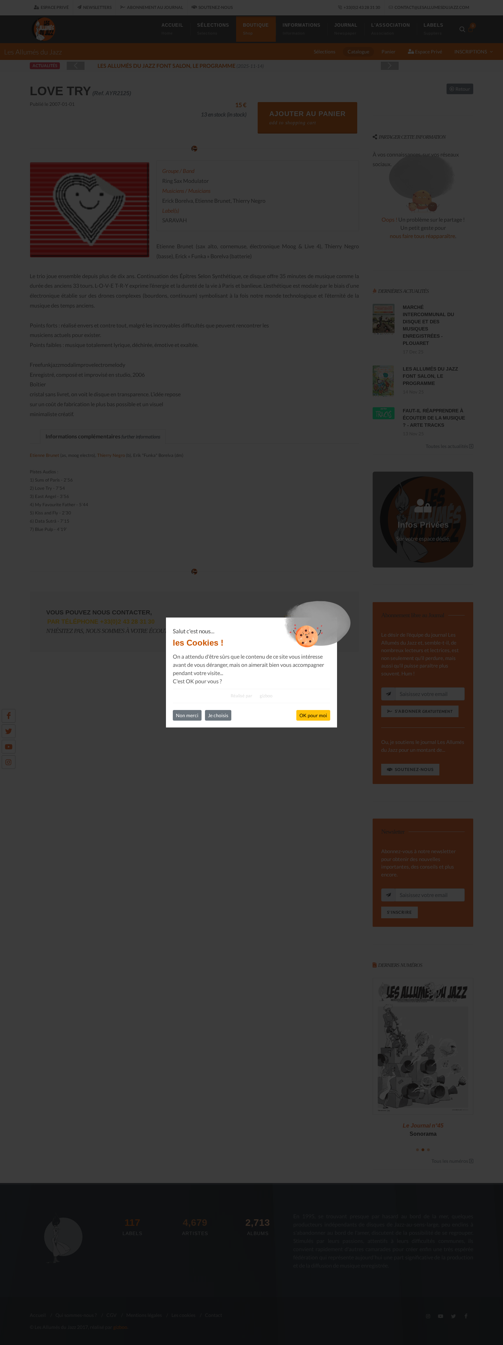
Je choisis (218, 715)
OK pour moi (313, 715)
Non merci (187, 715)
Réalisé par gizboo (251, 695)
